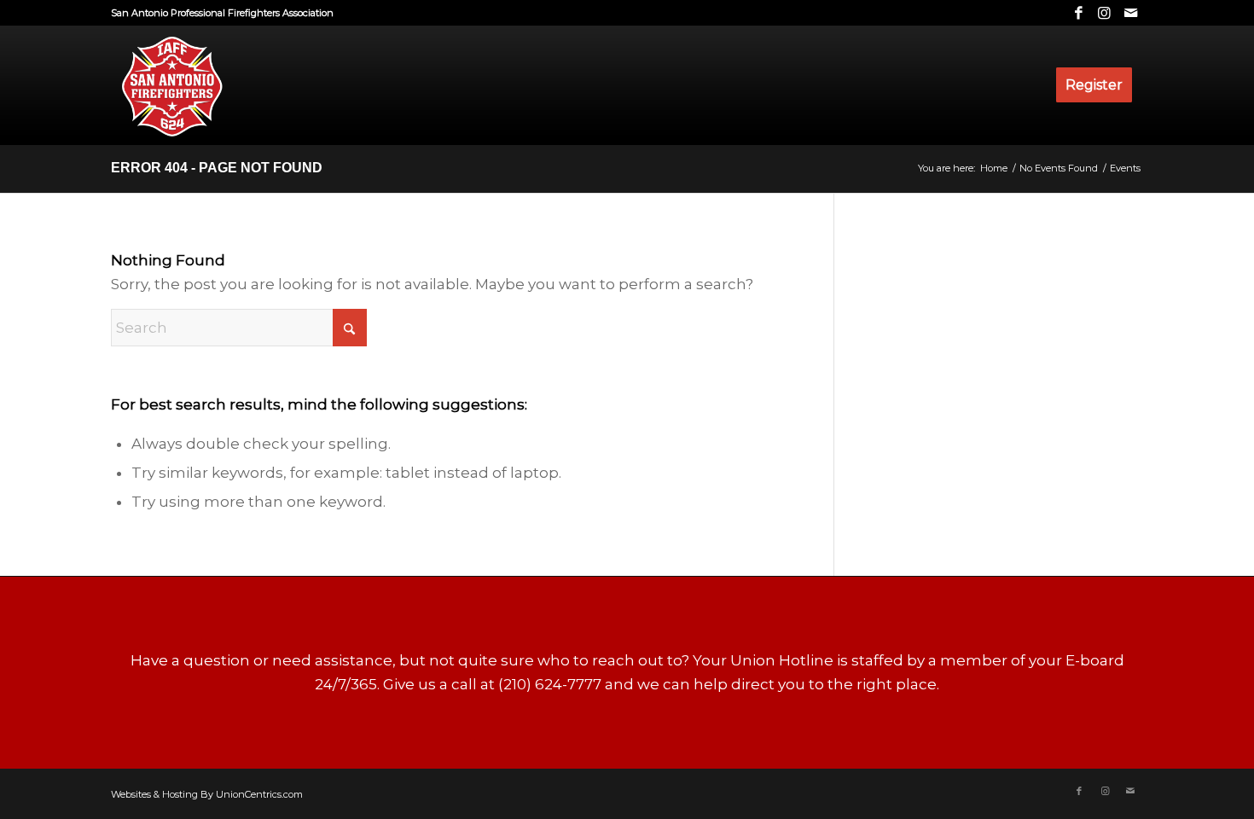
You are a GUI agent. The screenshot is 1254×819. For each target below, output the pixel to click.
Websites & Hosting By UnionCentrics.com (207, 794)
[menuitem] (1094, 85)
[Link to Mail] (1130, 13)
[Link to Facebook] (1078, 13)
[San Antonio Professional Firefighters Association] (170, 85)
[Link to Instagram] (1104, 13)
